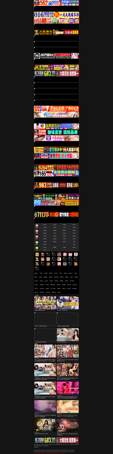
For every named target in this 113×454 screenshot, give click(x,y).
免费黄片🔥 (54, 292)
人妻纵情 (64, 247)
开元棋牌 (45, 273)
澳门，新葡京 (53, 288)
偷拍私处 (51, 280)
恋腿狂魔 (74, 236)
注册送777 (71, 273)
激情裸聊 (64, 284)
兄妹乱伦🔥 (48, 292)
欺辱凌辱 (44, 233)
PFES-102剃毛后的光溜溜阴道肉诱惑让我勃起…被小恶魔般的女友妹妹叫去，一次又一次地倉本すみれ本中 (45, 361)
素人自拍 (74, 227)
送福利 (75, 273)
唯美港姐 (64, 230)
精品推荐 (44, 224)
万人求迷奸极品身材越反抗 (41, 342)
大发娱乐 (36, 284)
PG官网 (41, 273)
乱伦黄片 (46, 280)
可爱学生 (64, 236)
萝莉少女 (74, 224)
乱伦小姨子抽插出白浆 (62, 342)
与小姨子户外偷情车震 (62, 310)
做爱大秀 (64, 288)
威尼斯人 (36, 273)
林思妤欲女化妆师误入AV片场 (41, 433)
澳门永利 (56, 273)
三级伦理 (44, 227)
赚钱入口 (59, 292)
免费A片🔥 (42, 292)
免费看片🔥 (53, 284)
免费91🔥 (36, 292)
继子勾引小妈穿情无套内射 (41, 326)
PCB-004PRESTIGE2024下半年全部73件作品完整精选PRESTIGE (67, 360)
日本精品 (54, 227)
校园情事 (54, 247)
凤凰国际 (50, 277)
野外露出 (74, 233)
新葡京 (36, 277)
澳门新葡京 (72, 280)
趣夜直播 (56, 280)
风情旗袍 (44, 238)
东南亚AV (74, 230)
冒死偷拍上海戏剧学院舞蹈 (63, 326)
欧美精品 (64, 224)
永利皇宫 (47, 284)
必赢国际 (45, 277)
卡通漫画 (44, 241)
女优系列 (54, 236)
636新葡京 (59, 284)
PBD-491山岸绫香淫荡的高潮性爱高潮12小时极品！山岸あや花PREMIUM (67, 378)
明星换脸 (54, 238)
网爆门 (74, 241)
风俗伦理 (74, 247)
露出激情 (54, 241)
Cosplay (64, 227)
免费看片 (59, 288)
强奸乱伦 (54, 224)
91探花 (54, 233)
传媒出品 (44, 244)
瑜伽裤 (64, 238)
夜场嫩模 (61, 280)
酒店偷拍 (76, 277)
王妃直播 (41, 280)
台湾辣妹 (44, 230)
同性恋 (74, 244)
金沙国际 (47, 288)
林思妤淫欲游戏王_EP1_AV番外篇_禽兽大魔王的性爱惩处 (67, 434)
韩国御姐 (54, 230)
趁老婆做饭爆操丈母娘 (40, 310)
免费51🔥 (69, 284)
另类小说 (44, 250)
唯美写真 (64, 241)
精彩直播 (66, 277)
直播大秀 (69, 288)
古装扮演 (44, 236)
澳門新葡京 (42, 284)
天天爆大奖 (42, 288)
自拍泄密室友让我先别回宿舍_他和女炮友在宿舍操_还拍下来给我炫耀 (45, 397)
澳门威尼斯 (74, 288)
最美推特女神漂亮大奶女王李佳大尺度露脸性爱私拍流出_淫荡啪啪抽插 (45, 416)
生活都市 (44, 247)
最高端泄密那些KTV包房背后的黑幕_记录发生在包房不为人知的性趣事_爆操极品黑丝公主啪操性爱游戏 (67, 398)
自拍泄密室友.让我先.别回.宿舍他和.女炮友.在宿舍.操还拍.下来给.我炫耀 (45, 378)
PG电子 (60, 273)
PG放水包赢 (56, 277)
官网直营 (50, 273)
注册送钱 (65, 273)
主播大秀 (36, 280)
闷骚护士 (74, 238)
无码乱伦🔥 (75, 284)
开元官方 (36, 288)
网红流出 (64, 233)
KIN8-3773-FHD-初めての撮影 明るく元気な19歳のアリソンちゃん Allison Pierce (67, 416)
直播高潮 (61, 277)
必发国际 (66, 280)
